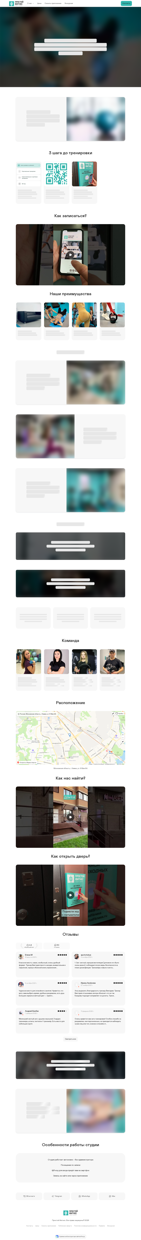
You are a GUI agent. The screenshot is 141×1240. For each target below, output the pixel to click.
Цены (39, 3)
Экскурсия (68, 3)
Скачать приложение (53, 3)
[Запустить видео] (70, 255)
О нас (29, 3)
